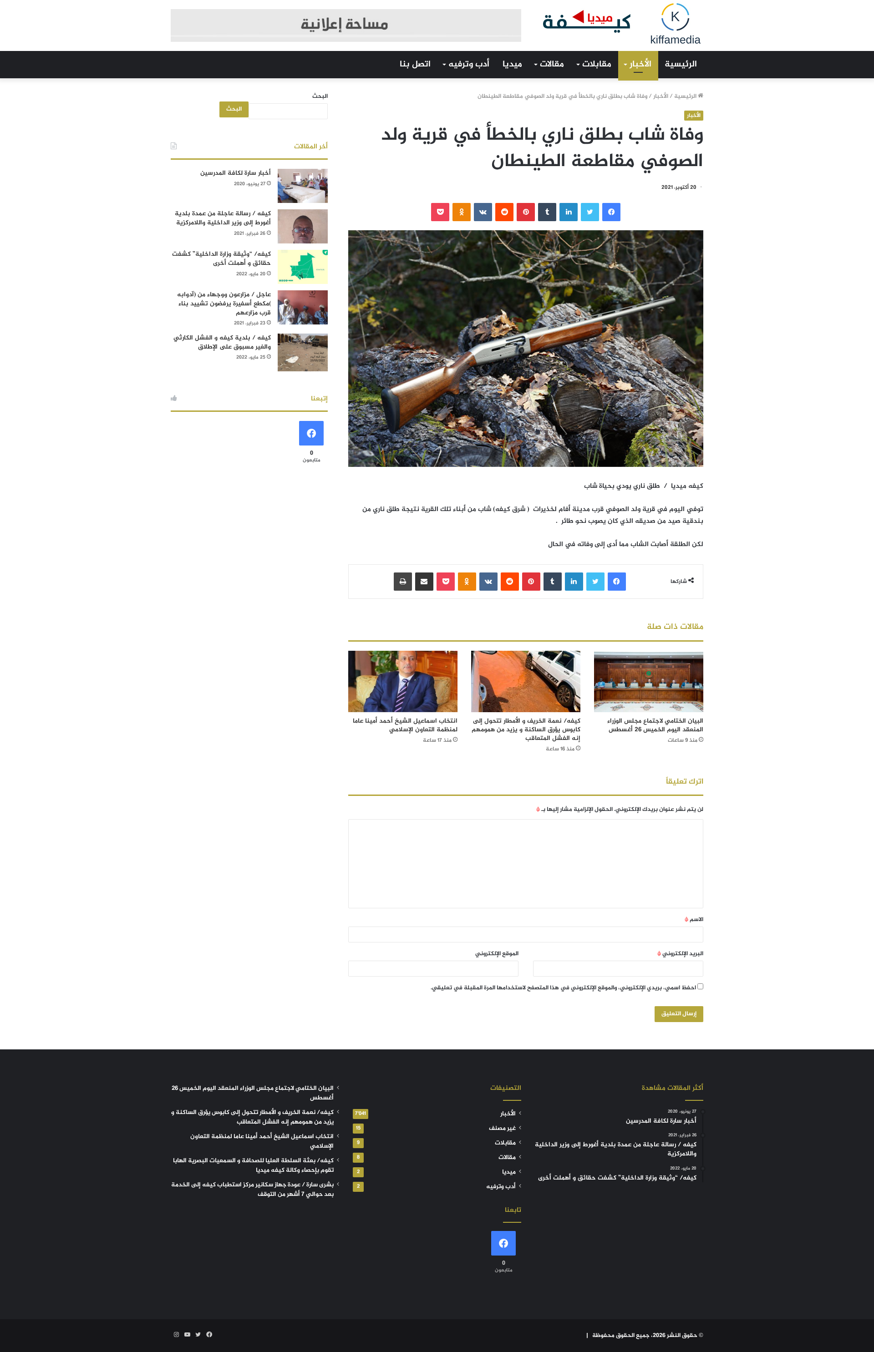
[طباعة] (403, 581)
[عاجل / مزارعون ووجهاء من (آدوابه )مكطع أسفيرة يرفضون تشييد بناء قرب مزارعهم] (303, 307)
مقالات (552, 64)
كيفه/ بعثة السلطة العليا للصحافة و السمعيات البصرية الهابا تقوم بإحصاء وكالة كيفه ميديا (253, 1165)
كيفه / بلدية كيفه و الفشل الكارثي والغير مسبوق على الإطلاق (222, 342)
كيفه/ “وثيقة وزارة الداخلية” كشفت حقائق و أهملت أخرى (221, 258)
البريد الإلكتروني (680, 954)
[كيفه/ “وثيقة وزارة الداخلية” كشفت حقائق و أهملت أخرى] (303, 267)
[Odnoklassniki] (461, 212)
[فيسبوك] (611, 212)
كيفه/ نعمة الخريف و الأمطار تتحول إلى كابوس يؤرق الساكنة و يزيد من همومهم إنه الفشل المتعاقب (526, 730)
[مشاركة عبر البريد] (424, 581)
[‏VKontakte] (483, 212)
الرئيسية (681, 64)
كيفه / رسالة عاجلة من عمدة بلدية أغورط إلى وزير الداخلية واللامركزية (223, 218)
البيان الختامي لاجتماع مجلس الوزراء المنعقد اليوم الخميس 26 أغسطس (655, 725)
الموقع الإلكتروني (496, 954)
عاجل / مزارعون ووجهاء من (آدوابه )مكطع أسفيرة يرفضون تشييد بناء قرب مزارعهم (224, 303)
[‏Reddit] (504, 212)
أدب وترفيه (468, 64)
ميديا (512, 64)
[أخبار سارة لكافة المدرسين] (303, 186)
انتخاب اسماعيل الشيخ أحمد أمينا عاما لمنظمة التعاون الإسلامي (405, 725)
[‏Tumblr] (547, 212)
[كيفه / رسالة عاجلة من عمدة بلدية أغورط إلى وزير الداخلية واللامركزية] (303, 226)
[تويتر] (590, 212)
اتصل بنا (415, 64)
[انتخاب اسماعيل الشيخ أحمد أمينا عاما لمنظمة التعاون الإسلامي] (402, 681)
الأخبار (640, 64)
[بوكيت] (440, 212)
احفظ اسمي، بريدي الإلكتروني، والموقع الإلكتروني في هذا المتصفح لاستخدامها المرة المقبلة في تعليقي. (563, 988)
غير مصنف (502, 1129)
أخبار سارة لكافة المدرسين (235, 173)
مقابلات (596, 64)
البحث (320, 96)
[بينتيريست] (526, 212)
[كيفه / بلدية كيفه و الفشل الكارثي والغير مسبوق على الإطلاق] (303, 352)
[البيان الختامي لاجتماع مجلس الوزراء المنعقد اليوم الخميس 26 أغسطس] (648, 681)
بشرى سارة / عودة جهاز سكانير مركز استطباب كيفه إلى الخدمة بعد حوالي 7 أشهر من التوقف (252, 1190)
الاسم (694, 920)
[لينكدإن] (568, 212)
